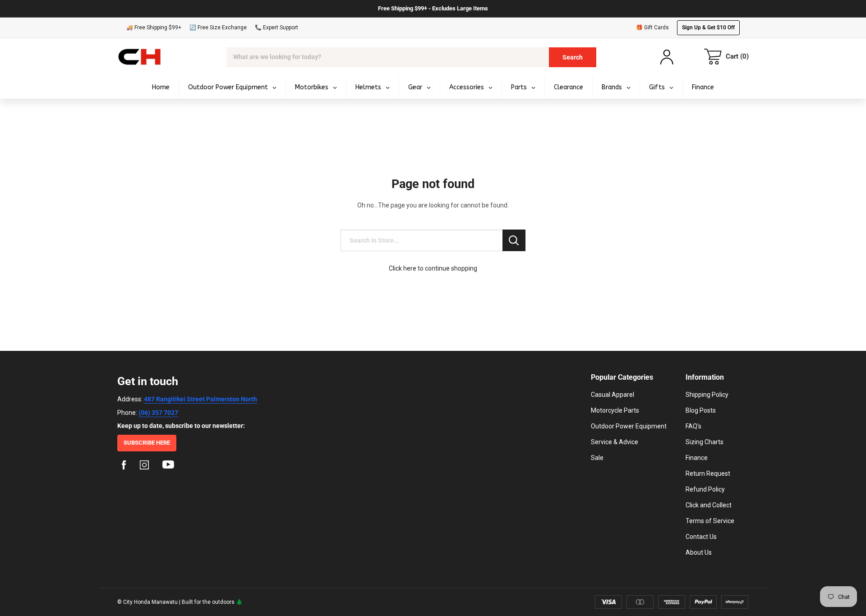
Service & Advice (614, 442)
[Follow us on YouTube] (168, 466)
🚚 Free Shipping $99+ (153, 27)
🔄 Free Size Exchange (218, 27)
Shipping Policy (707, 394)
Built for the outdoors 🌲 (212, 602)
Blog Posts (701, 410)
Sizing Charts (704, 442)
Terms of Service (710, 520)
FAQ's (693, 426)
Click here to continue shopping (433, 268)
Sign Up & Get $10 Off (708, 27)
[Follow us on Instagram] (144, 466)
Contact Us (701, 536)
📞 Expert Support (276, 27)
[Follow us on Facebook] (124, 466)
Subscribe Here (147, 442)
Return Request (708, 473)
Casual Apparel (612, 394)
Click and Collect (709, 505)
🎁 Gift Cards (652, 27)
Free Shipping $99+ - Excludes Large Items (433, 8)
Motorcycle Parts (615, 410)
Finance (697, 457)
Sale (597, 457)
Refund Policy (705, 489)
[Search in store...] (513, 240)
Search (572, 57)
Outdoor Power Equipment (629, 426)
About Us (699, 552)
